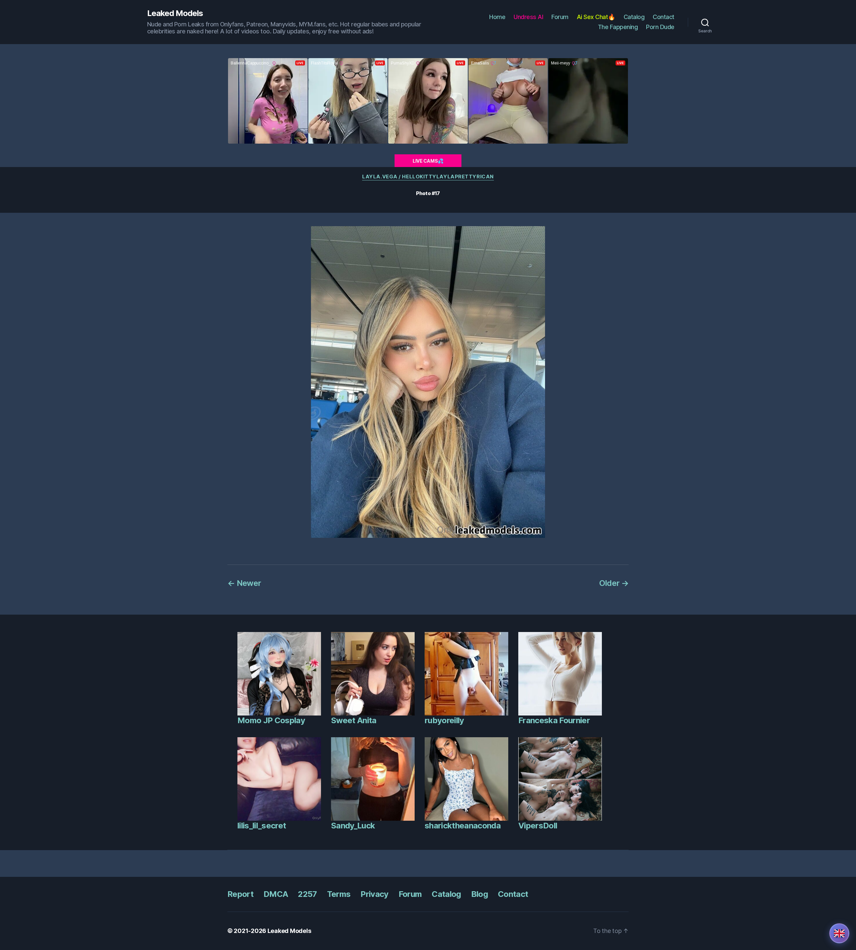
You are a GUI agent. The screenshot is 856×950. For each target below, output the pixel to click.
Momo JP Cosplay (271, 720)
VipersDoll (537, 825)
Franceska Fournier (554, 720)
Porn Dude (660, 26)
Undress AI (528, 16)
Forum (559, 16)
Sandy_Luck (353, 825)
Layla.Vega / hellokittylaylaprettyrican (428, 177)
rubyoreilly (444, 720)
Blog (479, 894)
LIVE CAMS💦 (428, 161)
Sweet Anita (354, 720)
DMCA (275, 894)
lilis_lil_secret (261, 825)
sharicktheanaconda (463, 825)
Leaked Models (175, 13)
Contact (663, 16)
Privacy (374, 894)
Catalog (634, 16)
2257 (307, 894)
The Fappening (618, 26)
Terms (339, 894)
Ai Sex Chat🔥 (596, 16)
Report (240, 894)
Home (497, 16)
